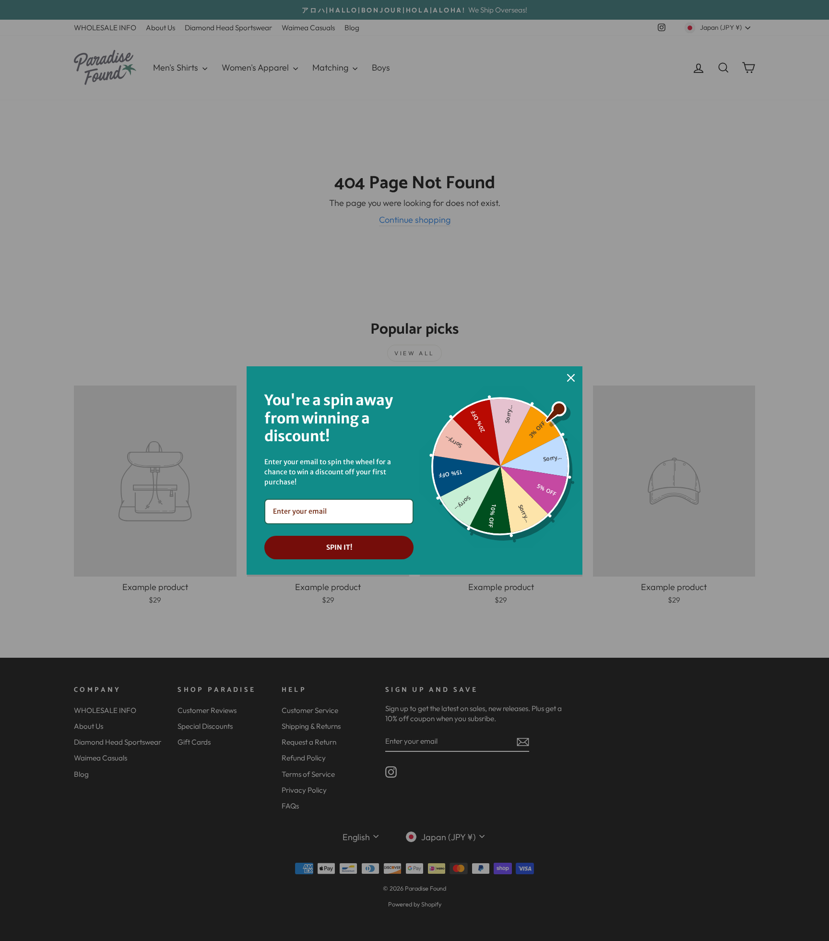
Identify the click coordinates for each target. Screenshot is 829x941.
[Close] (570, 377)
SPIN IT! (339, 547)
